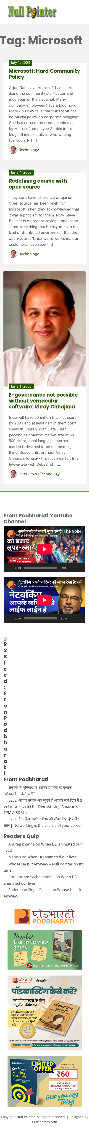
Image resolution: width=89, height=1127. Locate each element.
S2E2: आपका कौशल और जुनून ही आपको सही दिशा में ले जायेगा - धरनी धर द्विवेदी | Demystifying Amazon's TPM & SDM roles (43, 806)
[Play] (9, 567)
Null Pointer (26, 1117)
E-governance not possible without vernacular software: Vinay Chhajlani (43, 401)
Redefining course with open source (38, 183)
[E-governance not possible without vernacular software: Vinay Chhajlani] (44, 328)
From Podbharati (26, 779)
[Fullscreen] (79, 567)
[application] (44, 549)
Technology (29, 149)
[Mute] (72, 567)
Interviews (28, 473)
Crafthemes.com (44, 1122)
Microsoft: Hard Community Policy (44, 74)
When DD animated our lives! (52, 856)
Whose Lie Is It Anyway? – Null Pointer (40, 864)
